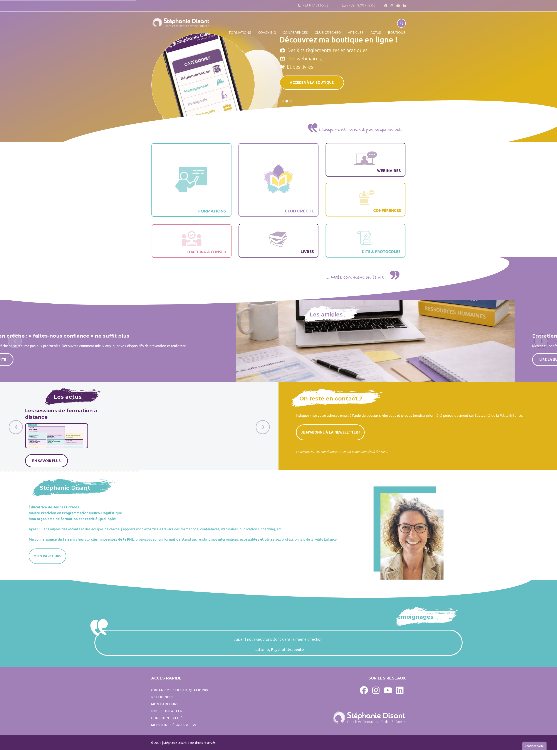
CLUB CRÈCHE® (328, 33)
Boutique (396, 33)
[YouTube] (388, 690)
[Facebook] (364, 690)
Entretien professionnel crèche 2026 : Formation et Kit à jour (375, 336)
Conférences (295, 33)
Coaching (267, 33)
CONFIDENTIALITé (167, 718)
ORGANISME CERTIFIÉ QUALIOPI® (179, 690)
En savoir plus (71, 461)
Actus (376, 33)
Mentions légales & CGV (173, 725)
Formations (240, 33)
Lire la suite (315, 360)
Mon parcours (164, 704)
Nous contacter (167, 711)
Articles (356, 33)
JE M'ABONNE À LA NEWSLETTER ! (330, 432)
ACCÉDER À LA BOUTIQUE (312, 82)
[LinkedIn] (400, 690)
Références (162, 697)
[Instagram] (376, 690)
